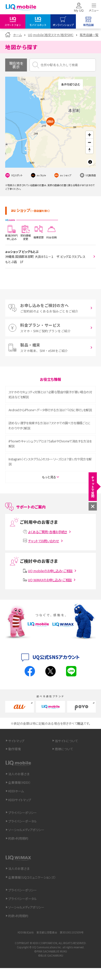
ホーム (17, 34)
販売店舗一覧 (89, 34)
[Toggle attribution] (90, 162)
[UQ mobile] (20, 7)
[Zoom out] (89, 142)
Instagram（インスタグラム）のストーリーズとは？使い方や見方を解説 (50, 461)
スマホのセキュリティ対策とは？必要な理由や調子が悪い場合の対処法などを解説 (50, 394)
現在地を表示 (16, 65)
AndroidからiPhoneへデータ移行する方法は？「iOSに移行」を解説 (50, 410)
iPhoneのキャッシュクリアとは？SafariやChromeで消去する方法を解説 (50, 443)
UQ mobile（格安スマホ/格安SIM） (51, 34)
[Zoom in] (89, 135)
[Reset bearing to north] (89, 150)
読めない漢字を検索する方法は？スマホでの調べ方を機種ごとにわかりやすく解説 (50, 425)
